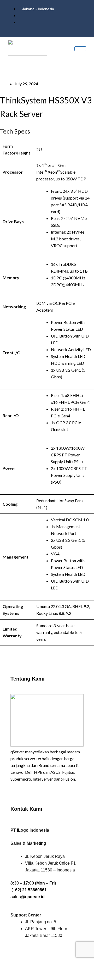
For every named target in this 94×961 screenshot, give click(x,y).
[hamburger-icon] (80, 48)
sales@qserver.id (27, 896)
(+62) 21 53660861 (29, 890)
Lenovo (17, 772)
